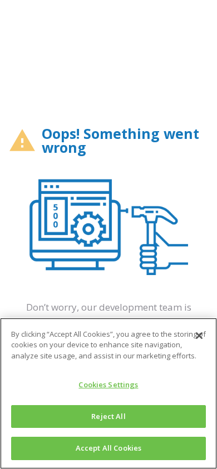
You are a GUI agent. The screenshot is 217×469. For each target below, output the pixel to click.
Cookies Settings (108, 385)
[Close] (199, 335)
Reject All (108, 416)
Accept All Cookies (108, 448)
